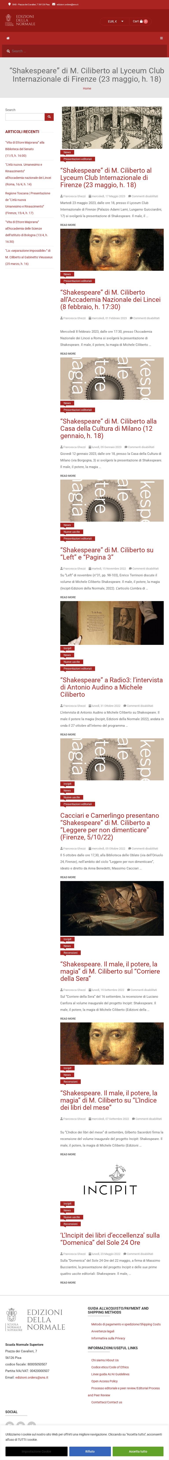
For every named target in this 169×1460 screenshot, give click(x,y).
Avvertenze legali (102, 1331)
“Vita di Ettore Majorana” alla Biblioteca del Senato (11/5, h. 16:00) (24, 149)
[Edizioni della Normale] (43, 20)
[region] (84, 1442)
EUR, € (112, 21)
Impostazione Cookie (36, 1451)
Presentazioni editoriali (78, 159)
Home (87, 88)
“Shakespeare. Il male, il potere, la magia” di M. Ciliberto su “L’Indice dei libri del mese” (108, 1100)
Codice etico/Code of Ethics (110, 1367)
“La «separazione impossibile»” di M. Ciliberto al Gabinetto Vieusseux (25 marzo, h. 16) (29, 257)
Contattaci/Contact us (106, 1402)
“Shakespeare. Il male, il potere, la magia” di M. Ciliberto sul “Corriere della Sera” (110, 971)
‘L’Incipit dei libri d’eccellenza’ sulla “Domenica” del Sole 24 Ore (110, 1238)
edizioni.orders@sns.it (67, 4)
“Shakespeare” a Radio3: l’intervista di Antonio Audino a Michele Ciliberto (111, 687)
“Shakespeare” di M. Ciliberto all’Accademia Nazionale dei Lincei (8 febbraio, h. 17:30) (110, 299)
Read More (68, 225)
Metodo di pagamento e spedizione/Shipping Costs (126, 1324)
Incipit (67, 648)
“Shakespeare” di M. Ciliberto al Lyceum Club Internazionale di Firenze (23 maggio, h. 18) (106, 178)
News (67, 152)
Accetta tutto (138, 1451)
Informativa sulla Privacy (108, 1338)
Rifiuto (90, 1451)
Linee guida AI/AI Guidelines (110, 1374)
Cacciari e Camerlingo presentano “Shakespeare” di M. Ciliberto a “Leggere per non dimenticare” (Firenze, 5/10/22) (109, 826)
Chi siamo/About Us (105, 1360)
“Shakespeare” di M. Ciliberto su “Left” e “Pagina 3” (107, 553)
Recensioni (70, 952)
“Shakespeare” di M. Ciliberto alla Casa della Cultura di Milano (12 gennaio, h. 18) (108, 428)
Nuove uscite (72, 531)
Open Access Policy (104, 1381)
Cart (136, 21)
